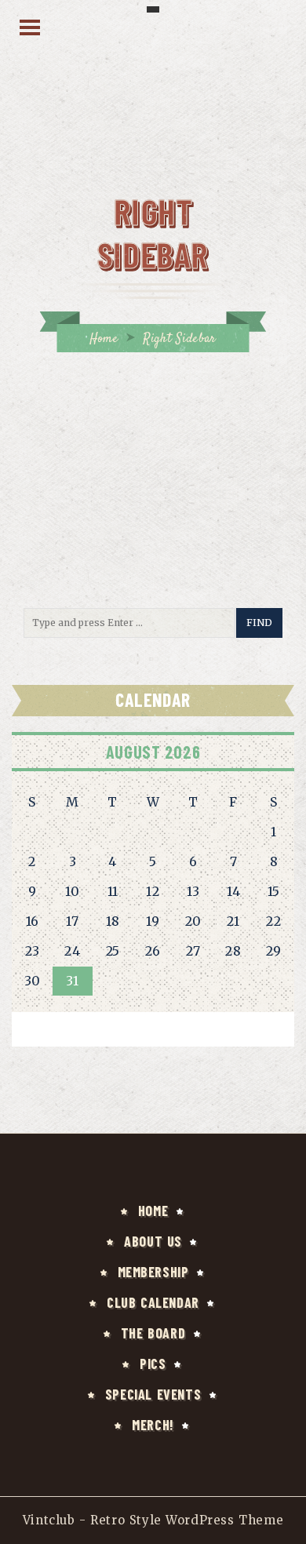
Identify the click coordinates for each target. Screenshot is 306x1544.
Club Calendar (153, 1302)
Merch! (153, 1424)
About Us (153, 1241)
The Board (153, 1333)
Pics (153, 1363)
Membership (153, 1271)
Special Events (153, 1394)
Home (103, 339)
